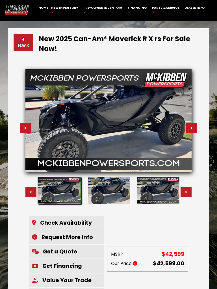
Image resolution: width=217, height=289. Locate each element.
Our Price (122, 263)
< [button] (31, 192)
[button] (66, 223)
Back (23, 45)
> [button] (186, 192)
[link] (43, 10)
